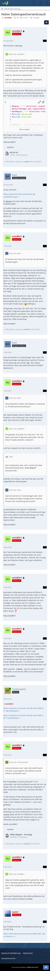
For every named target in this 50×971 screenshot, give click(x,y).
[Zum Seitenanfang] (46, 967)
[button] (39, 102)
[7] (8, 122)
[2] (8, 109)
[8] (8, 125)
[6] (8, 119)
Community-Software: (25, 967)
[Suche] (33, 3)
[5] (8, 117)
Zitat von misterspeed (18, 762)
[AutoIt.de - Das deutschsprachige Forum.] (5, 3)
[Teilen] (46, 22)
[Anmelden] (40, 3)
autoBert (27, 161)
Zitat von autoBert (16, 54)
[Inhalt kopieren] (43, 102)
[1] (8, 106)
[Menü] (46, 3)
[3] (8, 111)
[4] (8, 114)
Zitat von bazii (15, 253)
